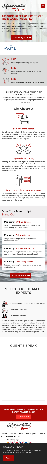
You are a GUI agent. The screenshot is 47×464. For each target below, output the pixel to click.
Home (4, 434)
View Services (20, 275)
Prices (21, 434)
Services (13, 434)
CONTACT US (23, 417)
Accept (8, 458)
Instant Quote (20, 37)
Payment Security (13, 436)
